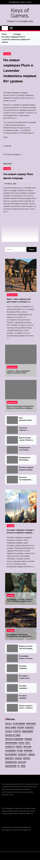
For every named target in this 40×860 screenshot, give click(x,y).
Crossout (22, 754)
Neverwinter (12, 295)
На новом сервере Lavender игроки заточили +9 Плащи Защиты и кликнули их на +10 (26, 697)
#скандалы (10, 750)
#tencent (29, 727)
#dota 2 (8, 723)
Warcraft (9, 758)
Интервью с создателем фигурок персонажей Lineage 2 (24, 677)
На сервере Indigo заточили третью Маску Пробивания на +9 (26, 657)
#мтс (27, 743)
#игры (21, 743)
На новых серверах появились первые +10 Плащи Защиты (25, 687)
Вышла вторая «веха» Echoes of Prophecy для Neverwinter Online (26, 439)
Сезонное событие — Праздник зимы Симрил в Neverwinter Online (25, 429)
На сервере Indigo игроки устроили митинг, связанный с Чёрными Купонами (19, 635)
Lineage (7, 54)
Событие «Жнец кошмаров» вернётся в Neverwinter (18, 372)
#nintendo (31, 723)
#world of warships (14, 739)
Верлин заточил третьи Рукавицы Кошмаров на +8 (26, 647)
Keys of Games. (20, 13)
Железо (26, 758)
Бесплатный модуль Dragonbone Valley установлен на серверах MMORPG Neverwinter (20, 407)
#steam (20, 727)
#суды (20, 750)
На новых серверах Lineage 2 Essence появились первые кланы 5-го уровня (20, 531)
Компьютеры (11, 762)
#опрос (18, 747)
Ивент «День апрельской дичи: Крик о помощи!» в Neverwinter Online (19, 300)
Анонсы (18, 758)
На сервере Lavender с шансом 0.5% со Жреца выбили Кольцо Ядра (20, 600)
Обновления (10, 766)
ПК (18, 766)
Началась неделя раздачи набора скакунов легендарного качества (26, 469)
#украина (28, 750)
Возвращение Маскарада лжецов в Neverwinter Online (24, 459)
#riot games (10, 727)
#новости (9, 747)
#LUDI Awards (19, 723)
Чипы (23, 766)
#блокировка (11, 743)
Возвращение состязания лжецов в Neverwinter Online (24, 449)
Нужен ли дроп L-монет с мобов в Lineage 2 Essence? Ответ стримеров (26, 707)
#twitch (17, 731)
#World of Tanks (12, 735)
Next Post (7, 164)
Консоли (22, 762)
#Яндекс (28, 739)
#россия (27, 747)
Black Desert (11, 754)
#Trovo (8, 731)
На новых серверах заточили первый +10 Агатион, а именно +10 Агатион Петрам (26, 667)
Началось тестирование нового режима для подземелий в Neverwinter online (26, 478)
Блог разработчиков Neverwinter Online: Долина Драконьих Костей (25, 419)
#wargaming (27, 731)
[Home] (5, 28)
